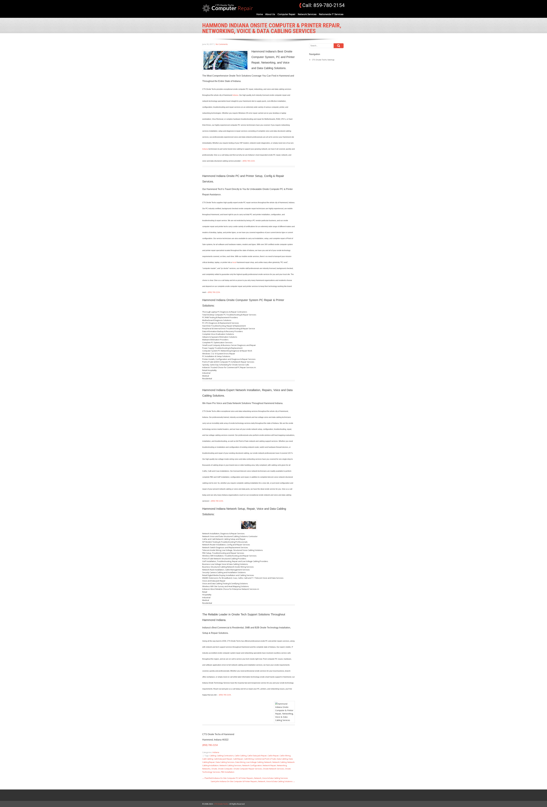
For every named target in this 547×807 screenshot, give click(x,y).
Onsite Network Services (273, 768)
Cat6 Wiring (249, 759)
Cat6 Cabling (207, 759)
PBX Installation (227, 772)
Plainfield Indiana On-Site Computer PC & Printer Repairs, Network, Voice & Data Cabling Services (245, 778)
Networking (282, 765)
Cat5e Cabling (240, 755)
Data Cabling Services (225, 762)
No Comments (222, 44)
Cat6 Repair (238, 759)
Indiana (235, 95)
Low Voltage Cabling (254, 762)
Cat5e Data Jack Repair (257, 755)
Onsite (214, 768)
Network (268, 762)
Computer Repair (286, 14)
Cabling (213, 755)
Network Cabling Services (230, 765)
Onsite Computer (225, 768)
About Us (270, 14)
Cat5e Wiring (285, 755)
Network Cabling (279, 762)
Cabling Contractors (225, 755)
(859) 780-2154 (249, 161)
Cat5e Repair (273, 755)
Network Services (307, 14)
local (234, 262)
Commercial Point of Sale (265, 759)
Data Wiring (240, 762)
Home (259, 14)
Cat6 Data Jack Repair (223, 759)
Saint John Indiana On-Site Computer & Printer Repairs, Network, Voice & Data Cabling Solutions (253, 781)
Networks (206, 768)
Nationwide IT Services (331, 14)
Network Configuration (252, 765)
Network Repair (269, 765)
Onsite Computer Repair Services (247, 768)
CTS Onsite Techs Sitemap (323, 59)
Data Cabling (282, 759)
